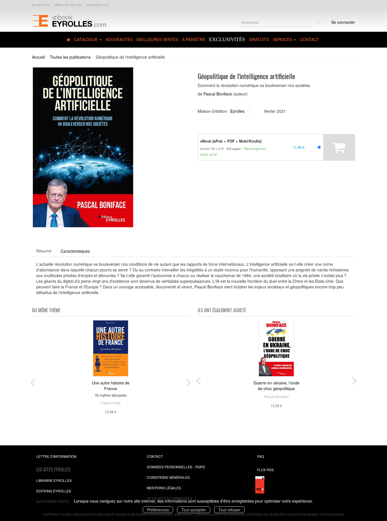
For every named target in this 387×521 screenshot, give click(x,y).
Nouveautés (119, 39)
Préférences (158, 510)
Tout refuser (229, 510)
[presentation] (32, 381)
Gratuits (259, 39)
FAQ (260, 456)
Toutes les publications (70, 57)
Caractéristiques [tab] (75, 251)
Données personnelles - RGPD (176, 466)
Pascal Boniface (217, 94)
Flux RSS (265, 469)
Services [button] (283, 39)
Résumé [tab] (43, 251)
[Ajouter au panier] (339, 147)
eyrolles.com (41, 4)
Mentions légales (164, 487)
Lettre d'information (56, 456)
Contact (309, 39)
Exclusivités (227, 39)
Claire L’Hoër (111, 402)
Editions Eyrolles (53, 490)
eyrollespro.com (98, 4)
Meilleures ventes (157, 39)
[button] (83, 147)
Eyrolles (237, 111)
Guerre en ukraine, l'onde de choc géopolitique (276, 385)
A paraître (193, 39)
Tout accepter (193, 510)
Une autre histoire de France (110, 385)
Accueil (38, 57)
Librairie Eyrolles (54, 480)
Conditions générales (168, 477)
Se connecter (343, 22)
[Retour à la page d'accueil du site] (69, 20)
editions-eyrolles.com (68, 4)
